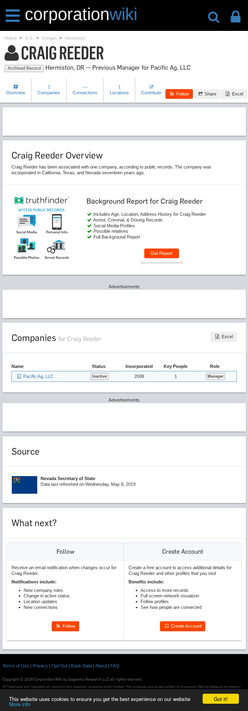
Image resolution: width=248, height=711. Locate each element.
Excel (237, 93)
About (101, 665)
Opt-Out (59, 665)
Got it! (221, 699)
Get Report (161, 253)
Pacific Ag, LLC (38, 376)
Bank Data (81, 665)
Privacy (40, 665)
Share (209, 93)
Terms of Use (15, 665)
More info (19, 704)
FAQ (114, 665)
